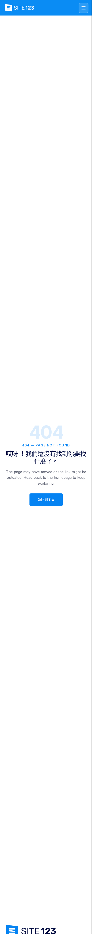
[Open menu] (83, 8)
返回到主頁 (46, 499)
